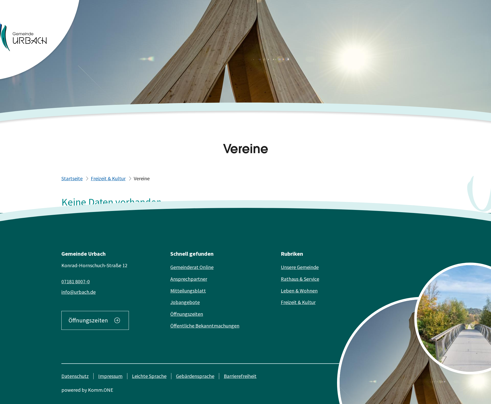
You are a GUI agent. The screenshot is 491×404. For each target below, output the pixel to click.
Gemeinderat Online (192, 267)
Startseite (72, 178)
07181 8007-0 (75, 281)
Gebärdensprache (195, 376)
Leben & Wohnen (299, 290)
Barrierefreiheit (240, 376)
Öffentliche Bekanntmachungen (204, 325)
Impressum (110, 376)
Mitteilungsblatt (188, 290)
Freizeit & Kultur (108, 178)
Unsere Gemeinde (300, 267)
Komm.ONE (100, 390)
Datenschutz (75, 376)
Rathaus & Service (300, 279)
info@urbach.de (78, 292)
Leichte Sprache (149, 376)
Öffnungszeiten (88, 320)
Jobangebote (185, 302)
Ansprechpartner (188, 279)
